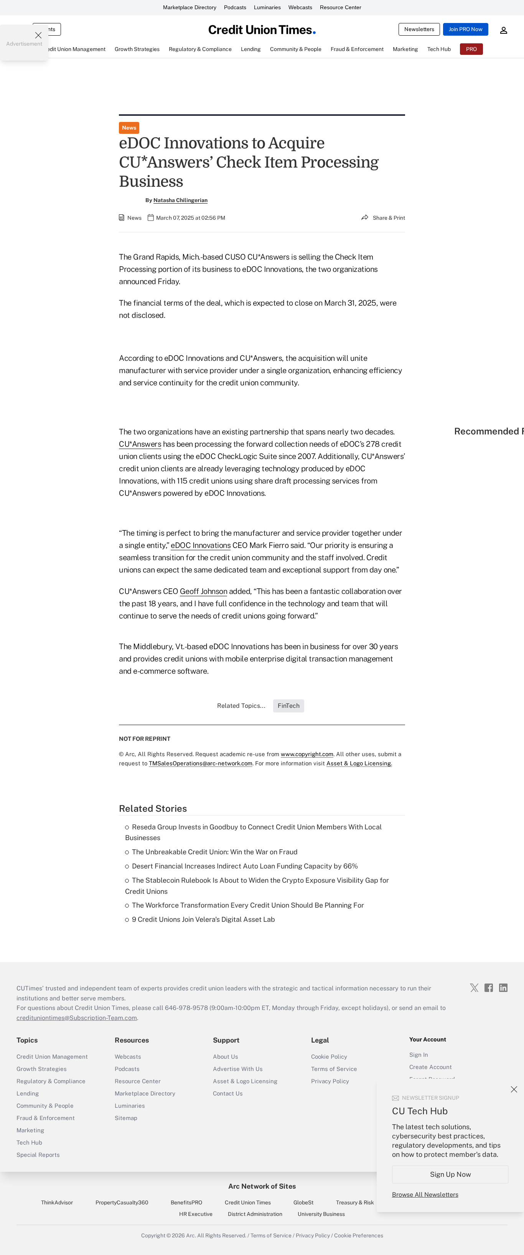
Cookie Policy (329, 1056)
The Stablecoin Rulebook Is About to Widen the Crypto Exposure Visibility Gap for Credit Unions (257, 885)
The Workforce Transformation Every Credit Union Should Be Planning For (248, 905)
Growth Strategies (41, 1069)
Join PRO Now (466, 29)
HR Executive (196, 1214)
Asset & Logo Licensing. (359, 763)
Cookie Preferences (358, 1235)
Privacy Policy (330, 1081)
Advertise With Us (238, 1069)
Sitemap (126, 1118)
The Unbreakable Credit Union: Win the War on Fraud (215, 852)
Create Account (430, 1067)
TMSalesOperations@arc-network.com (200, 763)
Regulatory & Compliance (51, 1081)
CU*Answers (140, 444)
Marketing (30, 1130)
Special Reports (38, 1154)
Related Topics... (241, 705)
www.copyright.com (307, 754)
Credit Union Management (52, 1056)
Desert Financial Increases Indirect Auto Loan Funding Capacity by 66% (245, 866)
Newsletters (419, 29)
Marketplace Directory (189, 7)
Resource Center (340, 7)
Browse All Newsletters (425, 1194)
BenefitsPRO (186, 1202)
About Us (225, 1056)
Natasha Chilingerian (180, 200)
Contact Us (228, 1093)
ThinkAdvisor (57, 1202)
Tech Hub (29, 1142)
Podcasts (235, 7)
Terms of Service (334, 1069)
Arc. (191, 1235)
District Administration (255, 1214)
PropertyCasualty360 (122, 1202)
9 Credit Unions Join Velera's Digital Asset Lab (203, 919)
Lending (27, 1093)
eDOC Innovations (201, 545)
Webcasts (300, 7)
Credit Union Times (248, 1202)
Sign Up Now (450, 1174)
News (129, 128)
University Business (321, 1214)
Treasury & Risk (355, 1202)
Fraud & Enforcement (45, 1118)
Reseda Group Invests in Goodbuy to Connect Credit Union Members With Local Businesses (253, 832)
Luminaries (267, 7)
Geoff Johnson (203, 591)
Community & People (45, 1105)
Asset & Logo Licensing (245, 1081)
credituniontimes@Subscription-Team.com (76, 1017)
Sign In (418, 1054)
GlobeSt (303, 1202)
